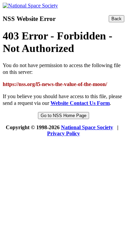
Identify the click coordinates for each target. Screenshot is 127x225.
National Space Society (87, 127)
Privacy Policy (63, 133)
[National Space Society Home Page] (30, 5)
